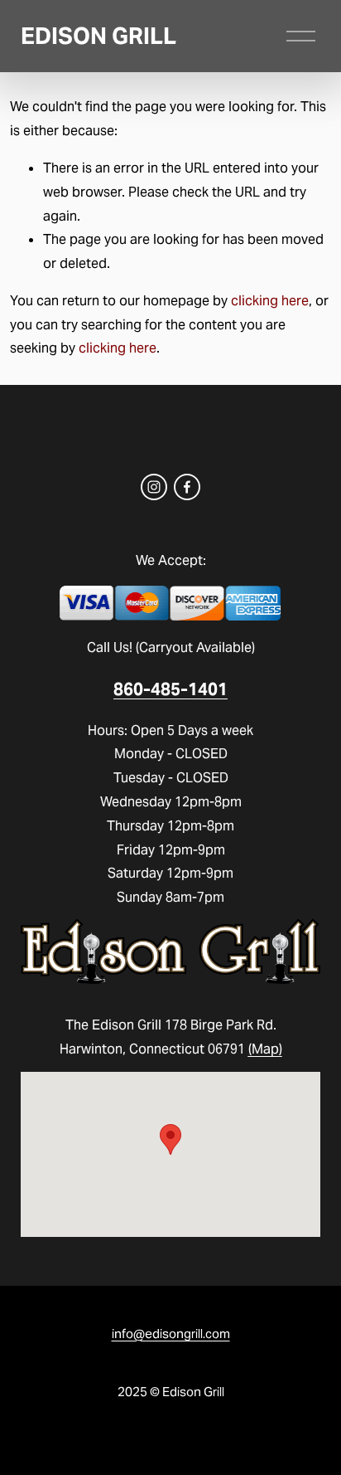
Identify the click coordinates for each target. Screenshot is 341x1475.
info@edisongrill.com (171, 1333)
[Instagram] (154, 487)
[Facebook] (187, 487)
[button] (170, 1139)
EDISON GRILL (98, 36)
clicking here (270, 300)
